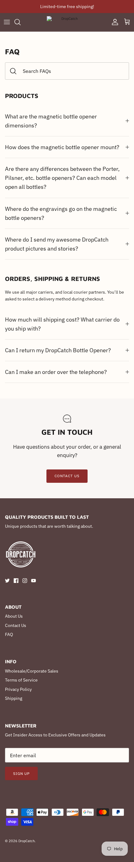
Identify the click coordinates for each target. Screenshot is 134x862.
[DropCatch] (67, 22)
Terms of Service (21, 680)
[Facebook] (16, 580)
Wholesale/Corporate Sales (31, 671)
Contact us (67, 475)
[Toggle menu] (7, 22)
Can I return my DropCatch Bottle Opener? (58, 350)
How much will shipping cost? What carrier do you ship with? (62, 324)
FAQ (9, 634)
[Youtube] (33, 580)
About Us (14, 616)
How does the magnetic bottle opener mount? (62, 147)
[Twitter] (7, 580)
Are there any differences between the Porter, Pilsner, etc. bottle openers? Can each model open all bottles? (62, 177)
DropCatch (26, 841)
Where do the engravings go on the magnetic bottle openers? (61, 213)
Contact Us (15, 625)
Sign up (21, 773)
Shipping (13, 698)
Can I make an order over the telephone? (56, 371)
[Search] (20, 22)
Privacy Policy (18, 689)
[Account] (113, 22)
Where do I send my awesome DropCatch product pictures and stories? (56, 244)
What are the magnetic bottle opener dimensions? (51, 121)
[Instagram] (24, 580)
